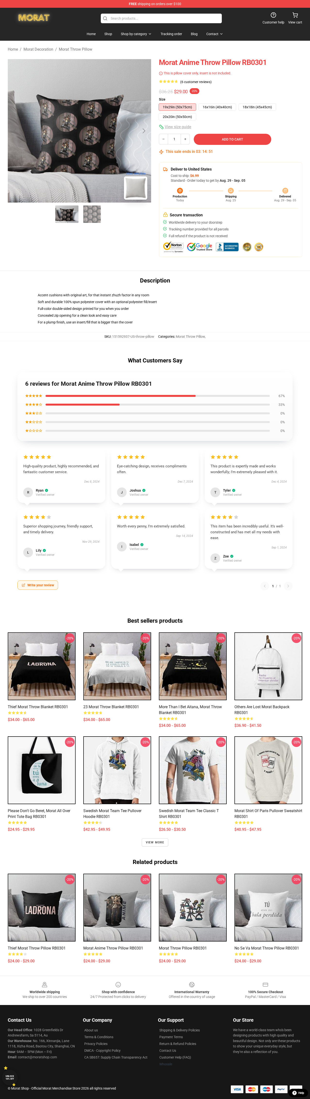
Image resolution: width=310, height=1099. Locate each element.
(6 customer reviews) (196, 82)
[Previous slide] (15, 131)
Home (13, 49)
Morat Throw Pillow (75, 49)
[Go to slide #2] (92, 214)
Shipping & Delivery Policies (179, 1030)
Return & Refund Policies (177, 1044)
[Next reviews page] (288, 586)
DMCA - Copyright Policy (102, 1050)
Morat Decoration (38, 49)
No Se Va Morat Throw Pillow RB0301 (266, 948)
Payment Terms (171, 1037)
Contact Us (167, 1050)
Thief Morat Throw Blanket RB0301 (38, 707)
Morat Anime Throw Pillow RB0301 (113, 948)
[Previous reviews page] (264, 586)
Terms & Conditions (98, 1037)
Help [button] (301, 1093)
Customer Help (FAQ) (175, 1057)
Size (162, 99)
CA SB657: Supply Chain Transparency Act (115, 1057)
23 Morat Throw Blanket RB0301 (111, 707)
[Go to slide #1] (66, 214)
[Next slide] (144, 131)
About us (91, 1030)
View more (155, 842)
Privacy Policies (96, 1044)
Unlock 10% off (10, 1077)
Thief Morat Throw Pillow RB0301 (37, 948)
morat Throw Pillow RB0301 (183, 948)
